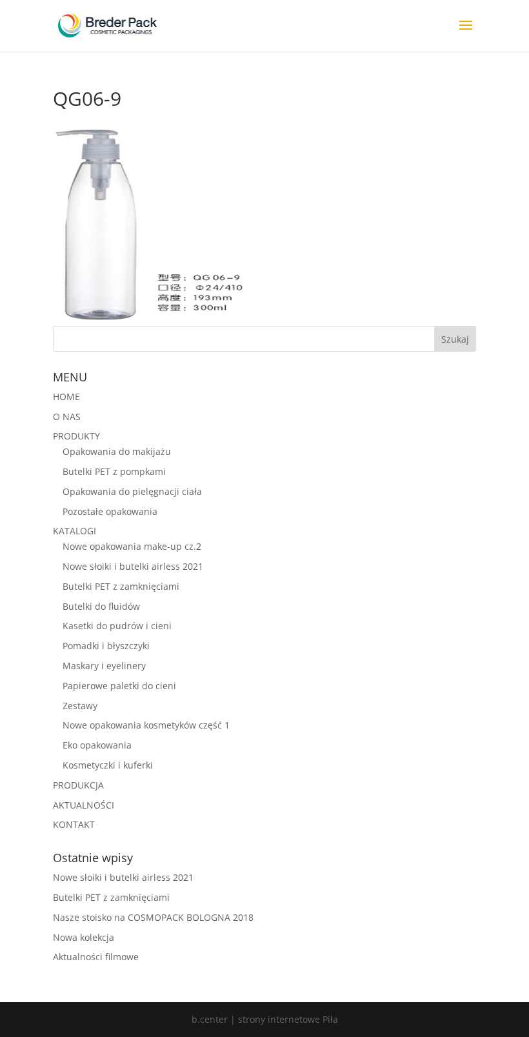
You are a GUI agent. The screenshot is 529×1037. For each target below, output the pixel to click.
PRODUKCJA (78, 785)
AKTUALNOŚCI (83, 805)
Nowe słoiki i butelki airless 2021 (133, 566)
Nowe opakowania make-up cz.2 (132, 546)
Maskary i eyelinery (104, 665)
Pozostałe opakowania (110, 511)
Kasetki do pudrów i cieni (117, 625)
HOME (66, 396)
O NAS (67, 416)
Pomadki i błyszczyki (106, 645)
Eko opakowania (97, 745)
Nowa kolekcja (83, 937)
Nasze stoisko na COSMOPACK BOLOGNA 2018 (153, 917)
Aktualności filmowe (96, 957)
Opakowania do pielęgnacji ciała (132, 491)
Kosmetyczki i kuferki (108, 765)
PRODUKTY (76, 436)
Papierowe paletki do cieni (119, 686)
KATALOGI (74, 531)
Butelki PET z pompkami (114, 471)
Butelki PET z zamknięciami (121, 586)
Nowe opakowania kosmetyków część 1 (146, 725)
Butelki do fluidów (101, 606)
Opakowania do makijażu (117, 451)
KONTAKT (74, 824)
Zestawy (80, 706)
